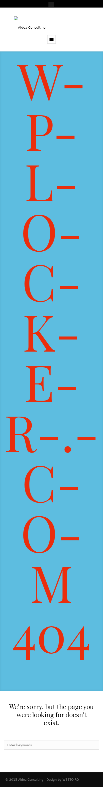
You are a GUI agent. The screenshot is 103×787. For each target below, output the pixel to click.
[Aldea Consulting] (51, 22)
